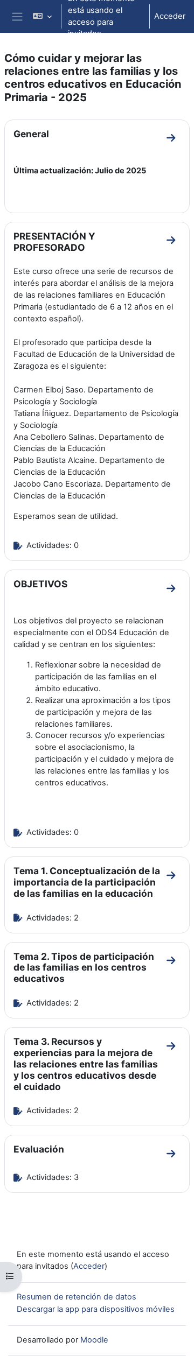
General (31, 133)
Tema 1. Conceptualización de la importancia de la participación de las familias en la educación (86, 882)
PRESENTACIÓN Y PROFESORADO (54, 241)
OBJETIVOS (40, 583)
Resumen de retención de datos (76, 1297)
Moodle (94, 1340)
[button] (42, 16)
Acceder (169, 16)
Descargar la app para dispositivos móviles (96, 1309)
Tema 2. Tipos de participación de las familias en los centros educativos (83, 968)
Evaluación (38, 1149)
